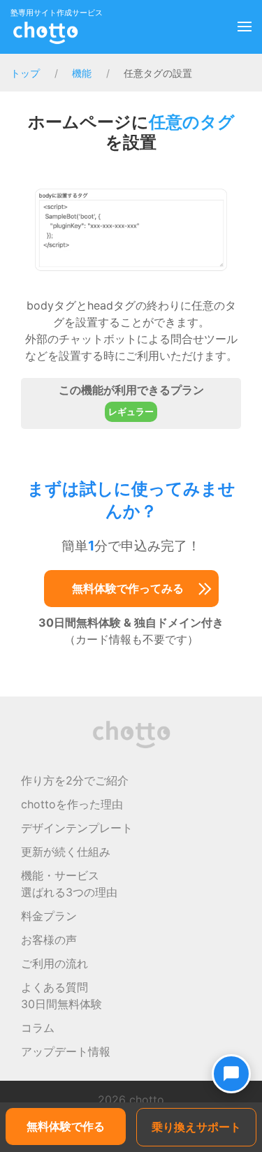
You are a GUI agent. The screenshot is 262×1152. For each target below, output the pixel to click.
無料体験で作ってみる (128, 588)
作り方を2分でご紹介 (75, 780)
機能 (82, 73)
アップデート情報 (65, 1051)
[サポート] (231, 1073)
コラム (37, 1028)
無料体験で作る (66, 1126)
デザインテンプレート (77, 828)
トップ (25, 73)
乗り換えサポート (196, 1127)
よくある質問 (54, 987)
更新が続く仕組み (65, 852)
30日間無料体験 (61, 1004)
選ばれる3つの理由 (69, 892)
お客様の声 (49, 940)
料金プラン (49, 916)
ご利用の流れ (54, 963)
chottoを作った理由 (72, 804)
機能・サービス (60, 875)
